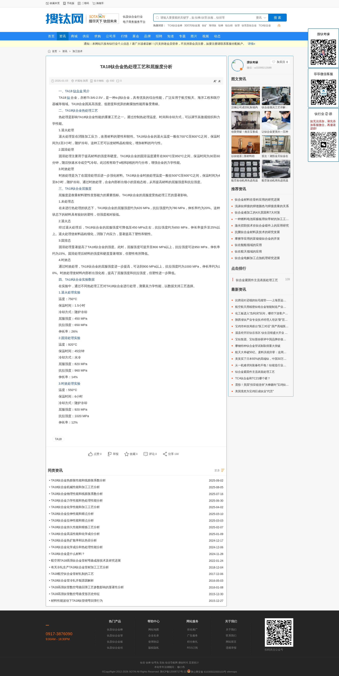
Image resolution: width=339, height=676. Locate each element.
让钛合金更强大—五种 (275, 131)
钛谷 (142, 662)
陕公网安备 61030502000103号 (208, 672)
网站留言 (231, 641)
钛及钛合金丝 (115, 647)
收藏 (134, 453)
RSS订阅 (192, 647)
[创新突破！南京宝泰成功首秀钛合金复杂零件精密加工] (245, 128)
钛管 (237, 25)
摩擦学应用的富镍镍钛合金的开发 (257, 238)
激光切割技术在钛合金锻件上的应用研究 (262, 225)
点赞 (98, 453)
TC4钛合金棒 (175, 25)
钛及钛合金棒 (115, 629)
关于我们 (231, 629)
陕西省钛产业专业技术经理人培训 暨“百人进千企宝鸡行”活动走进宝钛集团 (281, 319)
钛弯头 (155, 662)
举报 (115, 453)
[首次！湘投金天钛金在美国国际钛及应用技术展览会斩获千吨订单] (276, 153)
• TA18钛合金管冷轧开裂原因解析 (71, 580)
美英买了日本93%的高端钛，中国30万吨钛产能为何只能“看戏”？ (275, 358)
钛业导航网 (171, 662)
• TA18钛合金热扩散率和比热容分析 (73, 540)
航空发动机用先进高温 (244, 180)
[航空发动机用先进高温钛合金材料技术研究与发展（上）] (276, 177)
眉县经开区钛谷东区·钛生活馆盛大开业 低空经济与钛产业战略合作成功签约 (282, 332)
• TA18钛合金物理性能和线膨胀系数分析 (76, 494)
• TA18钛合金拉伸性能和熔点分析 (71, 513)
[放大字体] (214, 80)
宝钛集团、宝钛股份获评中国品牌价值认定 (262, 339)
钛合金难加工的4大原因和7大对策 (257, 212)
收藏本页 (55, 3)
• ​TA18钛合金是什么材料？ (67, 554)
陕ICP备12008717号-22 (173, 672)
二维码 (85, 3)
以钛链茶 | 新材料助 (243, 156)
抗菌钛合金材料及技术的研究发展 (257, 232)
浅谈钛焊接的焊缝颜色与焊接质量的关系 (262, 206)
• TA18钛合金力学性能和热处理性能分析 (76, 500)
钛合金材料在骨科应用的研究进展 (257, 199)
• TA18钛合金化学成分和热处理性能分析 (76, 547)
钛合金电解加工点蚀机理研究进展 (257, 258)
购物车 (100, 3)
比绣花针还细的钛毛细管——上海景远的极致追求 (266, 300)
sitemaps (232, 672)
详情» (251, 43)
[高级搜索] (278, 25)
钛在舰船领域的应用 (248, 245)
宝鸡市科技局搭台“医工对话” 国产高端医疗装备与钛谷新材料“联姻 (276, 326)
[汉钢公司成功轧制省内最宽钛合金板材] (245, 104)
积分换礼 (192, 641)
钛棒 (220, 25)
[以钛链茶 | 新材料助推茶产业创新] (245, 153)
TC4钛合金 (265, 25)
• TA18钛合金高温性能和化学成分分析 (74, 534)
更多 (217, 470)
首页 (54, 51)
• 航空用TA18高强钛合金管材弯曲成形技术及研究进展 (85, 560)
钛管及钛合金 (249, 25)
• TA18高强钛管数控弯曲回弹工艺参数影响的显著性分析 (86, 587)
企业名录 (153, 635)
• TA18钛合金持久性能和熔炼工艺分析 (74, 527)
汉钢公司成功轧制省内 (244, 107)
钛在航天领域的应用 (248, 251)
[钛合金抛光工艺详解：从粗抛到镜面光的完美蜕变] (276, 104)
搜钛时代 (183, 662)
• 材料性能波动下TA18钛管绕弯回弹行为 (76, 600)
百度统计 (194, 662)
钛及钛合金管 (115, 635)
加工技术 (77, 51)
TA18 (58, 439)
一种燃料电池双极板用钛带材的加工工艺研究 (265, 219)
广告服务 (192, 635)
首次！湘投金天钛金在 (275, 156)
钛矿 (204, 25)
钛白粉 (229, 25)
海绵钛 (212, 25)
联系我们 (231, 635)
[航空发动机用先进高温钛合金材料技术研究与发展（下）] (245, 177)
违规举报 (231, 647)
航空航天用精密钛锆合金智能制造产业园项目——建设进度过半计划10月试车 (283, 306)
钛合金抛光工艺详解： (275, 107)
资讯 (64, 51)
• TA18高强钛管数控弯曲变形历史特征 (74, 594)
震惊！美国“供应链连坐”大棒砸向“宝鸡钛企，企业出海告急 (271, 384)
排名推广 (192, 629)
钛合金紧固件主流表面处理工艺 (257, 280)
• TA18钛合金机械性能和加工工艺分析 (74, 487)
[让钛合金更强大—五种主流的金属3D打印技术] (276, 128)
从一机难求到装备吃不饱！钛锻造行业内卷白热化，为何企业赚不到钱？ (280, 365)
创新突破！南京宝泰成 (244, 131)
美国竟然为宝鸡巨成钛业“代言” (254, 391)
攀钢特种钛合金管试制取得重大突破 (257, 345)
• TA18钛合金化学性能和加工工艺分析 (74, 507)
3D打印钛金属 (192, 25)
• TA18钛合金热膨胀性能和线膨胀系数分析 (77, 480)
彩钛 (162, 662)
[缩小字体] (219, 80)
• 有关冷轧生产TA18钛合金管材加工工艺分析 (79, 567)
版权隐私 (153, 647)
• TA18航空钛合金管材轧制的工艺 (71, 574)
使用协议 (153, 641)
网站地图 (153, 629)
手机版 (70, 3)
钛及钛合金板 (115, 641)
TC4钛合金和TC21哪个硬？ (252, 378)
